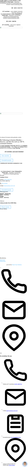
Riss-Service (7, 68)
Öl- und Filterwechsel (10, 40)
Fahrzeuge (2, 119)
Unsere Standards (7, 105)
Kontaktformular (6, 160)
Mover (4, 87)
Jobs (4, 108)
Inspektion (7, 37)
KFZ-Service (6, 122)
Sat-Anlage (5, 91)
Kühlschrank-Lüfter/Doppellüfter (10, 92)
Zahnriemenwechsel (9, 42)
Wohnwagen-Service (8, 81)
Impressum (5, 109)
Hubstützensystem (7, 86)
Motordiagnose (8, 49)
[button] (14, 309)
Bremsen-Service (8, 45)
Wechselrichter (6, 85)
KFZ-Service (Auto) (7, 36)
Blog (4, 106)
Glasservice (7, 46)
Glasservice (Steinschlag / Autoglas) (8, 100)
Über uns (5, 104)
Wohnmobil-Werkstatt (8, 54)
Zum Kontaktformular (16, 437)
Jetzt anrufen (5, 155)
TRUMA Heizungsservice (11, 56)
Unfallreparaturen (7, 97)
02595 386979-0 (8, 179)
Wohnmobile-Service (8, 69)
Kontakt (2, 112)
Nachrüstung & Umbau (5, 127)
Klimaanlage (7, 77)
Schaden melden (7, 101)
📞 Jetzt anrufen (3, 183)
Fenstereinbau (6, 94)
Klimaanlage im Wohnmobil (11, 47)
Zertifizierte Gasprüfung (10, 78)
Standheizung (6, 90)
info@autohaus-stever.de (9, 185)
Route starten (5, 207)
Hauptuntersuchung (9, 38)
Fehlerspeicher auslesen (10, 50)
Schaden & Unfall (4, 128)
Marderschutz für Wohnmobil (7, 52)
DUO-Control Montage (8, 88)
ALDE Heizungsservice (10, 55)
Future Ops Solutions (17, 264)
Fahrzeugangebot (4, 33)
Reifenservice (8, 41)
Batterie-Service (8, 43)
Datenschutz (6, 110)
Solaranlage (6, 83)
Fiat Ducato (7, 58)
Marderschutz (6, 95)
